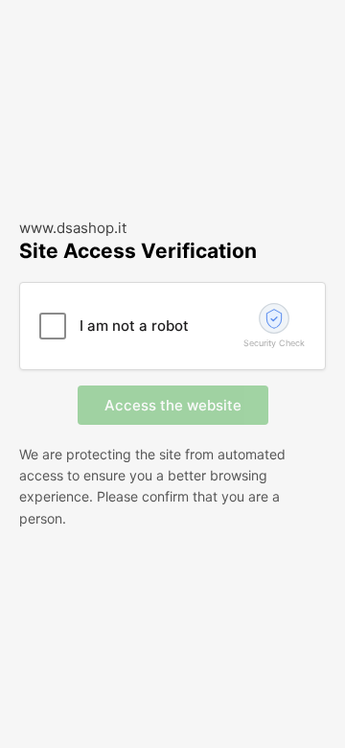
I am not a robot (134, 325)
